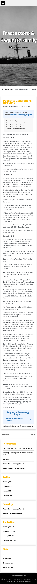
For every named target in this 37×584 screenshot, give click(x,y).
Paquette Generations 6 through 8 (15, 126)
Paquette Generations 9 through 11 (15, 128)
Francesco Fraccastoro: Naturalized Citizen (17, 448)
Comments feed (8, 563)
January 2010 (7, 491)
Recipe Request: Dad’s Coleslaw (13, 468)
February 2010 (7, 486)
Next (33, 435)
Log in (5, 554)
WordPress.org (8, 567)
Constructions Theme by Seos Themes (18, 581)
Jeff (29, 106)
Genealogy (8, 89)
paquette (29, 426)
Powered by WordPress (18, 576)
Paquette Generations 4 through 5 (15, 124)
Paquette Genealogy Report (21, 115)
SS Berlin (6, 459)
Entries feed (7, 558)
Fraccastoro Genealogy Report (13, 464)
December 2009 (8, 495)
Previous (5, 435)
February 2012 (7, 482)
